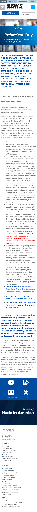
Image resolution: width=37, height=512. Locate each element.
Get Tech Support (26, 397)
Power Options (6, 473)
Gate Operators (6, 460)
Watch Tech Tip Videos (11, 387)
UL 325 (27, 302)
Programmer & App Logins (11, 397)
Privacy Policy (6, 501)
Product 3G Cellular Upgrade (10, 492)
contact (10, 369)
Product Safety (6, 508)
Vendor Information (7, 452)
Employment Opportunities (10, 450)
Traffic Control (6, 462)
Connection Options (8, 475)
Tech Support (6, 483)
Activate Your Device (26, 386)
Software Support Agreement (11, 506)
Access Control (6, 464)
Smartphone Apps (7, 479)
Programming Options (8, 477)
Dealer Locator (16, 107)
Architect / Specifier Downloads (11, 487)
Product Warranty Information (10, 489)
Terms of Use (6, 499)
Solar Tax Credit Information (10, 491)
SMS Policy (18, 502)
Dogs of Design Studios (8, 439)
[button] (2, 7)
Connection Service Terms (9, 504)
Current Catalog (6, 494)
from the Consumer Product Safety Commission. (21, 289)
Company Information (8, 445)
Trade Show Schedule (8, 448)
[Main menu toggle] (33, 7)
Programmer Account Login (10, 472)
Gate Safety (12, 305)
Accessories (5, 465)
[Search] (34, 14)
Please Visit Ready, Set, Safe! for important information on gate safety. (20, 297)
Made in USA (5, 446)
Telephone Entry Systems (9, 458)
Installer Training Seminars (9, 485)
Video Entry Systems (8, 456)
